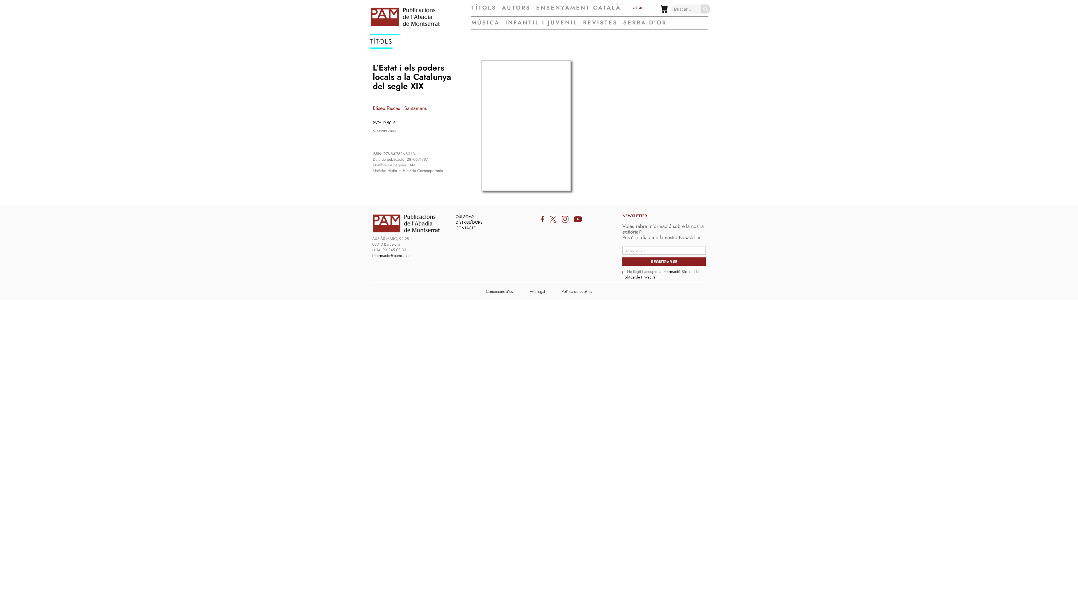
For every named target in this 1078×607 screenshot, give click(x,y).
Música (485, 23)
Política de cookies (577, 291)
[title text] (420, 17)
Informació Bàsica (678, 271)
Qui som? (465, 216)
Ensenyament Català (578, 8)
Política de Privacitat (639, 277)
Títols (483, 8)
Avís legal (537, 291)
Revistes (600, 23)
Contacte (466, 228)
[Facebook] (543, 219)
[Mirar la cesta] (664, 9)
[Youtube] (577, 219)
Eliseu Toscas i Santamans (400, 108)
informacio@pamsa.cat (391, 255)
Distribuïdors (469, 222)
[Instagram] (565, 219)
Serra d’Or (645, 23)
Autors (516, 8)
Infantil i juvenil (541, 23)
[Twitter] (553, 219)
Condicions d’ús (499, 291)
